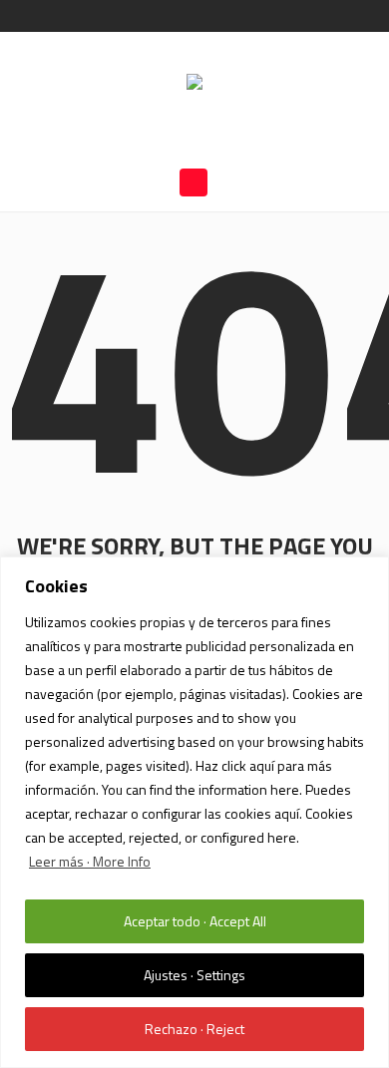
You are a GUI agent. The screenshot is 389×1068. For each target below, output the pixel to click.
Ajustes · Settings (194, 974)
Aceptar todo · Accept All (195, 920)
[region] (194, 812)
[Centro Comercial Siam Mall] (194, 84)
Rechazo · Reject (194, 1028)
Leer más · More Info (90, 861)
